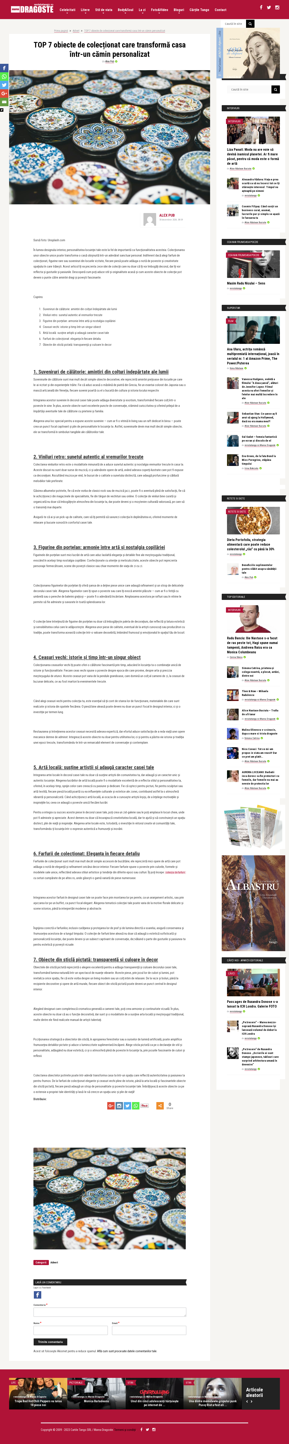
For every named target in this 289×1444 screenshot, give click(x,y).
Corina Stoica (236, 657)
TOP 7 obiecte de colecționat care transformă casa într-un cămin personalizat (124, 30)
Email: (116, 1323)
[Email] (4, 102)
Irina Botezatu (251, 468)
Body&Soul (125, 10)
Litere (85, 10)
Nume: (37, 1323)
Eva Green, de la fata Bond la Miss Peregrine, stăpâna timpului (259, 459)
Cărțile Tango (199, 10)
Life (13, 1382)
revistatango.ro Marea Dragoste (260, 445)
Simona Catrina (252, 738)
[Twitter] (127, 1105)
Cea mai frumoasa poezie (243, 255)
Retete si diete (237, 511)
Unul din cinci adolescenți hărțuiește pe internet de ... (155, 1403)
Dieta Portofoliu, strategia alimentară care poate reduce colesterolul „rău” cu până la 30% (250, 544)
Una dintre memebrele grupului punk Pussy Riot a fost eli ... (213, 1403)
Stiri (130, 1382)
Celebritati (67, 10)
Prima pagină (61, 30)
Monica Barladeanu (96, 1401)
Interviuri (234, 121)
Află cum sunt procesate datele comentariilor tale (127, 1351)
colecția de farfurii (175, 872)
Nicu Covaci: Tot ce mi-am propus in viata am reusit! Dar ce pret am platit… (259, 752)
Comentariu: (40, 1305)
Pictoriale (76, 1382)
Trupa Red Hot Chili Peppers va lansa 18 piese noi (38, 1403)
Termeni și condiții (125, 1429)
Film (230, 321)
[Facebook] (4, 68)
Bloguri (179, 10)
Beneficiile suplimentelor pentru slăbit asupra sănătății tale (259, 568)
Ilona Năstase (236, 368)
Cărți (231, 973)
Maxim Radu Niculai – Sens (246, 283)
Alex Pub (109, 61)
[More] (160, 1105)
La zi (142, 10)
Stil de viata (103, 10)
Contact (220, 10)
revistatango (251, 195)
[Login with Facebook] (37, 1295)
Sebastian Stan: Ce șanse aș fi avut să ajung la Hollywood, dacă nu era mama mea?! (259, 417)
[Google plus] (111, 1105)
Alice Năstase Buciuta (240, 168)
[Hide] (1, 110)
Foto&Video (159, 10)
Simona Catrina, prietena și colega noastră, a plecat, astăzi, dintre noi (261, 671)
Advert (76, 30)
